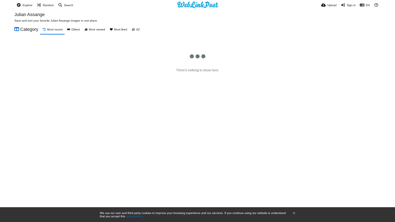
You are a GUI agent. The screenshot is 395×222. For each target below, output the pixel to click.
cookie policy (134, 216)
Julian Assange (29, 14)
